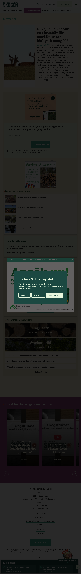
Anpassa (24, 295)
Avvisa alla (38, 295)
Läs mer (28, 288)
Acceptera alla (54, 295)
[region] (40, 287)
